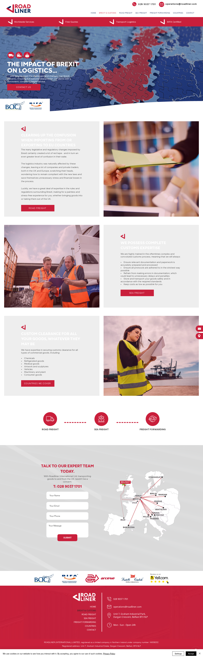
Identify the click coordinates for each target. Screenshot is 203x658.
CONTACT (91, 629)
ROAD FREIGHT (89, 614)
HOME (93, 606)
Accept (191, 653)
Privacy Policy (109, 653)
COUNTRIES (90, 626)
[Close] (199, 653)
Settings (178, 653)
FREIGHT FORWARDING (85, 622)
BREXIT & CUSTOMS (86, 610)
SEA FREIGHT (90, 618)
